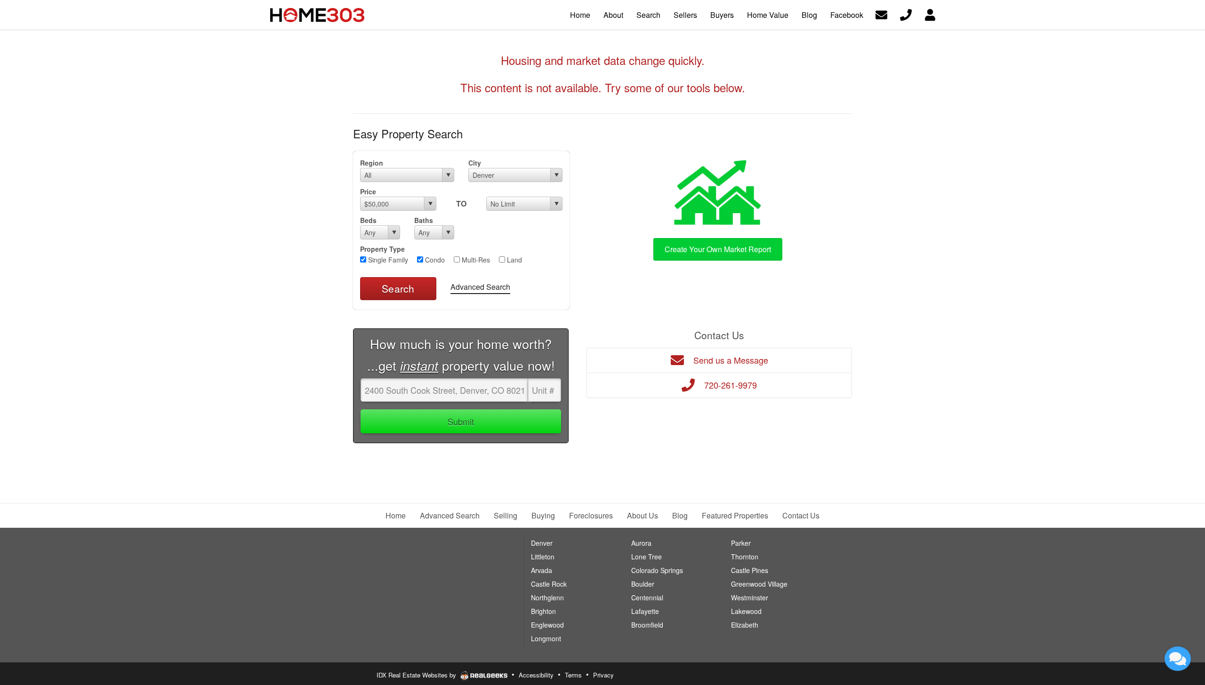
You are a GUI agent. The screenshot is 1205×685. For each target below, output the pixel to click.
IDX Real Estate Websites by (417, 674)
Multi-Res (475, 259)
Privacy (603, 674)
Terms (573, 674)
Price (368, 191)
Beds (368, 220)
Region (371, 162)
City (474, 162)
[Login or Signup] (930, 13)
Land (513, 259)
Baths (423, 220)
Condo (434, 259)
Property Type (382, 249)
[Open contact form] (881, 13)
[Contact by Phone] (906, 13)
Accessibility (536, 674)
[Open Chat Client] (1178, 658)
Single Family (387, 259)
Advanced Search (480, 286)
